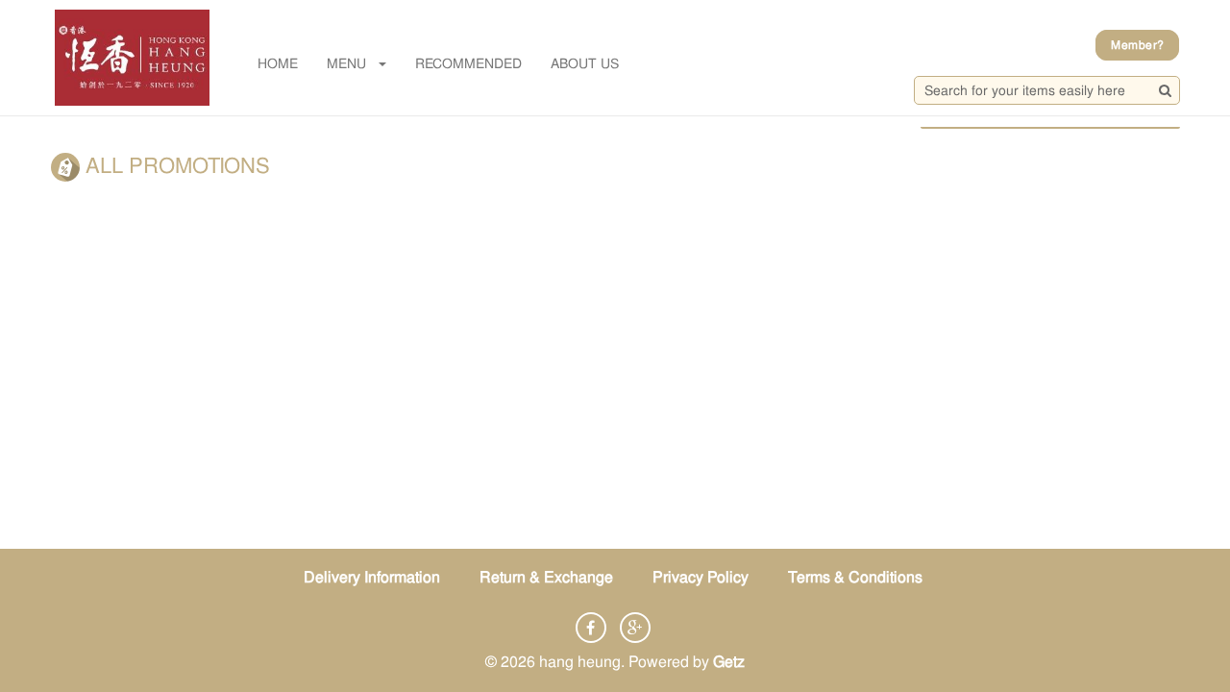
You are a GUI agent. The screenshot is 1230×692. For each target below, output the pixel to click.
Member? (1137, 45)
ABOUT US (585, 63)
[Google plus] (635, 627)
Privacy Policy (700, 577)
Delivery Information (372, 577)
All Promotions (175, 166)
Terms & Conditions (855, 577)
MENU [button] (346, 63)
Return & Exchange (546, 577)
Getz (729, 662)
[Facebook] (591, 627)
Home (278, 63)
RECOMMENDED (468, 63)
